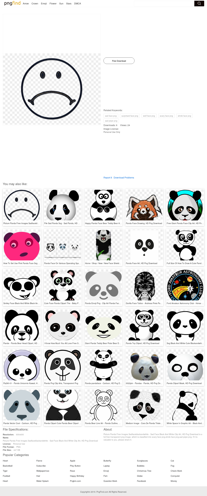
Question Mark (110, 480)
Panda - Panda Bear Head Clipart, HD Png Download (27, 343)
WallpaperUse (42, 470)
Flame (39, 460)
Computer (175, 475)
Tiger (5, 470)
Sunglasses (142, 460)
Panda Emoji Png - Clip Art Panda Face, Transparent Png (110, 303)
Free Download (119, 60)
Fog (172, 465)
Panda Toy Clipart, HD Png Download (142, 343)
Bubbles (140, 465)
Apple (72, 460)
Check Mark (176, 470)
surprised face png (130, 115)
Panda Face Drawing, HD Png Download (144, 223)
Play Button (75, 465)
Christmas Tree (144, 470)
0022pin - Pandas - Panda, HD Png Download (146, 383)
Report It (108, 177)
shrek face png (184, 115)
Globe (140, 475)
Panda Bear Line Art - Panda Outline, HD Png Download (110, 423)
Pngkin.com (75, 480)
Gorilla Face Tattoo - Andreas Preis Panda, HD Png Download (153, 303)
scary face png (166, 115)
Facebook (141, 480)
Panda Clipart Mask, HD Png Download (184, 383)
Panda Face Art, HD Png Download (141, 263)
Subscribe (41, 465)
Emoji (44, 3)
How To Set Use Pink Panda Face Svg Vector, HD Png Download (32, 263)
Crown (35, 3)
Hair (38, 475)
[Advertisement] (52, 33)
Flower (53, 3)
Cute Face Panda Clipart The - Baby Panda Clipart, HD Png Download (75, 303)
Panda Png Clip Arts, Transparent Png (61, 383)
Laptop (107, 465)
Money (174, 480)
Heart (5, 460)
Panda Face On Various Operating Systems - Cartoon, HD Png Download (77, 263)
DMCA (77, 3)
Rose (72, 470)
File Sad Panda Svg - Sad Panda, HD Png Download (67, 223)
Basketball (7, 465)
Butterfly (107, 460)
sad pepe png (111, 120)
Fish (105, 475)
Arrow (26, 3)
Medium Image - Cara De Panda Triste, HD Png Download (152, 423)
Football (6, 475)
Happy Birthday (77, 475)
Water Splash (42, 480)
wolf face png (149, 115)
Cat (172, 460)
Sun (61, 3)
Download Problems (124, 177)
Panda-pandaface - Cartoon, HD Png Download (106, 383)
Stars (68, 3)
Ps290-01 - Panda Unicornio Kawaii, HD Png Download (27, 383)
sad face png (111, 115)
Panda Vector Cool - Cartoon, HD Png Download (24, 423)
